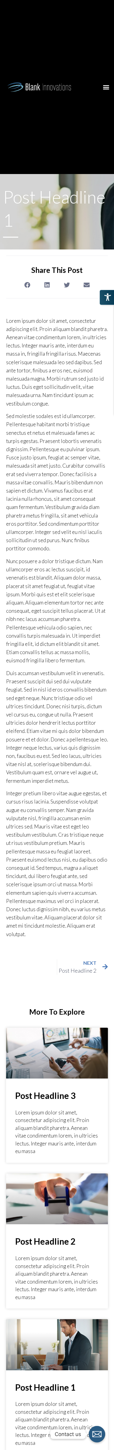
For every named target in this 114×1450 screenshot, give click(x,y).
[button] (106, 87)
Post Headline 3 (45, 1095)
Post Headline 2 (45, 1241)
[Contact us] (97, 1434)
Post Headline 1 (45, 1387)
